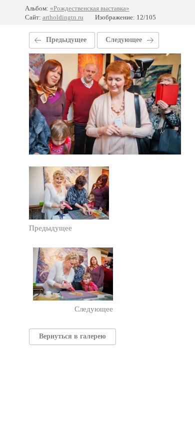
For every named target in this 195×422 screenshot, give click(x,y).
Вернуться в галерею (72, 336)
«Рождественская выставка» (90, 8)
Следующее (124, 40)
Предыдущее (66, 40)
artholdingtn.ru (63, 17)
